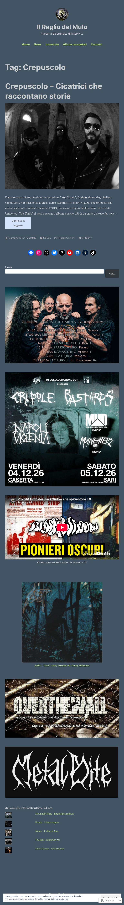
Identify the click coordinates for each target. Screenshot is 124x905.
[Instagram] (39, 253)
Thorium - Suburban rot (47, 839)
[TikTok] (93, 253)
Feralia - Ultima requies (47, 822)
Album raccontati (75, 44)
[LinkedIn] (77, 253)
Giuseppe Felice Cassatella (22, 238)
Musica (47, 238)
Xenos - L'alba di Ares (46, 831)
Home (26, 44)
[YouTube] (70, 253)
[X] (46, 253)
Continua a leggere (15, 224)
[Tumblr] (85, 253)
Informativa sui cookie (59, 899)
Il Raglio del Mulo (62, 27)
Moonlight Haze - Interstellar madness (54, 813)
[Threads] (62, 253)
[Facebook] (31, 253)
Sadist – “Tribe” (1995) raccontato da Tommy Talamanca (62, 665)
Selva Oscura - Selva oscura (49, 848)
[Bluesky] (54, 253)
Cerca (8, 267)
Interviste (52, 44)
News (37, 44)
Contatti (96, 44)
